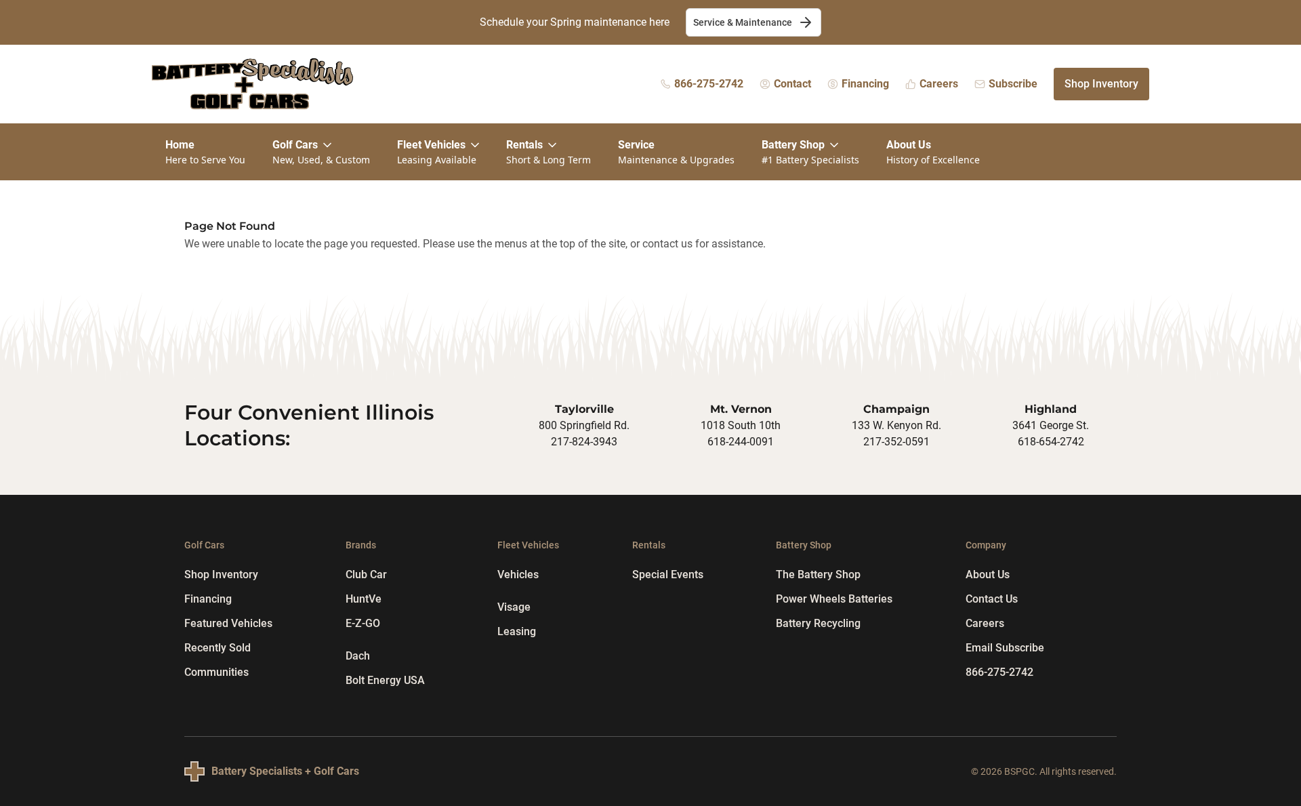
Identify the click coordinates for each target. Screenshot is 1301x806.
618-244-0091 (740, 441)
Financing (208, 598)
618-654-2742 (1051, 441)
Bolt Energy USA (385, 680)
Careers (985, 623)
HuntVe (363, 598)
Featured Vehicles (228, 623)
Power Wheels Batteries (834, 598)
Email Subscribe (1005, 647)
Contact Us (992, 598)
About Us (988, 574)
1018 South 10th (741, 425)
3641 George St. (1050, 425)
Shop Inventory (1101, 83)
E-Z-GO (363, 623)
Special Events (667, 574)
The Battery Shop (818, 574)
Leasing (516, 631)
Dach (358, 655)
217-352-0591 (896, 441)
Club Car (366, 574)
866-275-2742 (999, 672)
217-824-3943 (584, 441)
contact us (667, 243)
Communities (216, 672)
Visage (514, 607)
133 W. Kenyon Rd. (896, 425)
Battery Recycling (818, 623)
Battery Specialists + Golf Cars (285, 771)
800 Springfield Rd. (584, 425)
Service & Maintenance (742, 22)
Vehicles (518, 574)
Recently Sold (217, 647)
